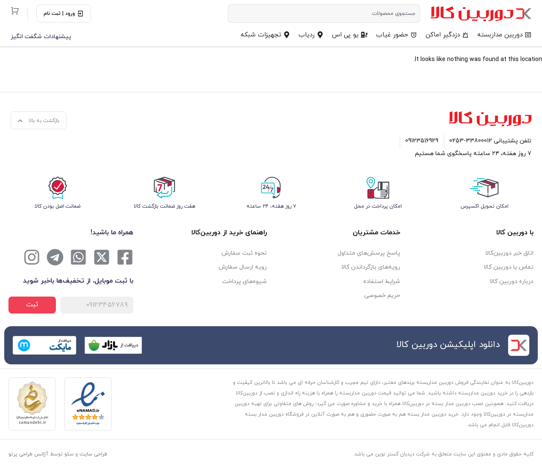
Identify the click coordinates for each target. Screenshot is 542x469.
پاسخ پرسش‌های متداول (368, 253)
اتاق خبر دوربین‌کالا (509, 253)
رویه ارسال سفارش (242, 267)
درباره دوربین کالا (511, 282)
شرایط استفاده (381, 282)
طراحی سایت (94, 454)
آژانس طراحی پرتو (28, 454)
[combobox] (324, 13)
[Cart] (15, 10)
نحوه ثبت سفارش (244, 253)
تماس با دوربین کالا (509, 267)
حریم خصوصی (382, 295)
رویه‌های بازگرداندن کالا (370, 267)
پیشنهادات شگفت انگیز (41, 37)
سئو (69, 454)
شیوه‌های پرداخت (244, 282)
